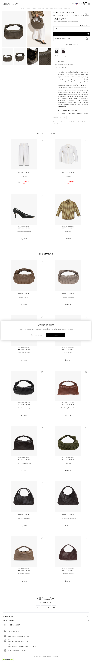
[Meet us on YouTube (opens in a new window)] (54, 608)
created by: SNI (46, 658)
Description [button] (62, 68)
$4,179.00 (24, 415)
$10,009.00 (68, 239)
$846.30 (24, 182)
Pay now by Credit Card (62, 38)
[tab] (72, 67)
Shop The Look (46, 133)
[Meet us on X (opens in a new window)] (38, 608)
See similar (46, 253)
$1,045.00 (24, 239)
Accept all (56, 335)
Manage (70, 329)
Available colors (72, 45)
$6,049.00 (68, 526)
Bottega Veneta (64, 12)
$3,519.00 (24, 305)
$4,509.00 (68, 360)
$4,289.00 (24, 526)
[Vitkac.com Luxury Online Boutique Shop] (10, 3)
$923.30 (68, 182)
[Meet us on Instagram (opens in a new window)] (48, 608)
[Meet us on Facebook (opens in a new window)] (43, 608)
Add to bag (58, 34)
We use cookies (46, 325)
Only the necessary (36, 335)
